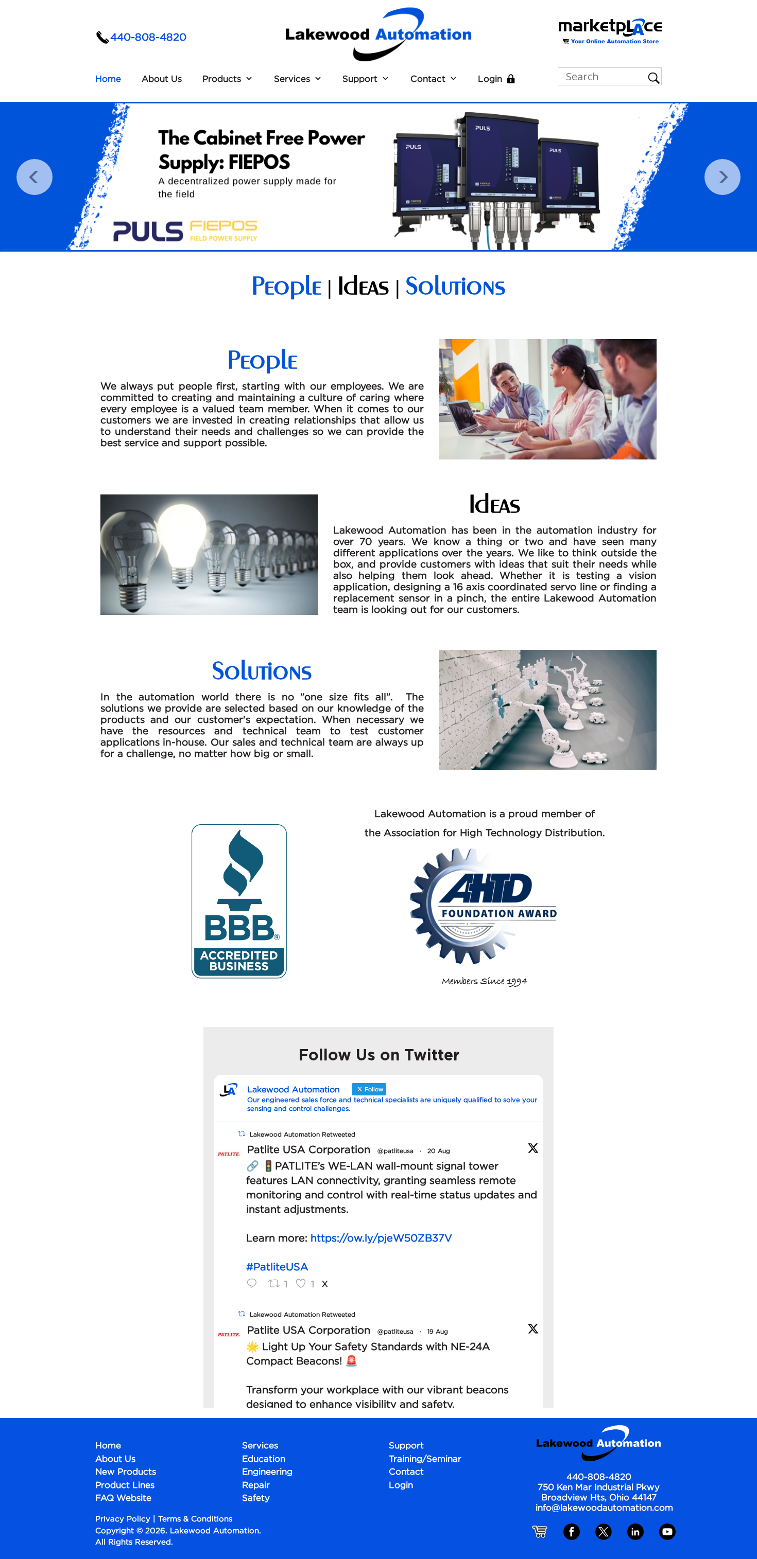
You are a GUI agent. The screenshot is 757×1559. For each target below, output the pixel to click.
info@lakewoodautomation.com (604, 1508)
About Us (162, 79)
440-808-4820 (148, 37)
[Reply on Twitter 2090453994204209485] (255, 1285)
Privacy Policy (122, 1519)
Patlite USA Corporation (308, 1150)
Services (292, 79)
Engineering (267, 1472)
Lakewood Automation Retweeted (302, 1134)
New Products (125, 1472)
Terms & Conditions (195, 1519)
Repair (256, 1486)
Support (359, 79)
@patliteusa (395, 1151)
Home (108, 79)
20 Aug (438, 1151)
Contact (427, 79)
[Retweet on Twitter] (241, 1134)
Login (490, 79)
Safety (256, 1498)
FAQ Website (123, 1498)
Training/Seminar (425, 1459)
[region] (378, 176)
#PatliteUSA (277, 1267)
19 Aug (437, 1332)
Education (263, 1459)
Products (221, 79)
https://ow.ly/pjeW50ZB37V (381, 1238)
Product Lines (124, 1486)
